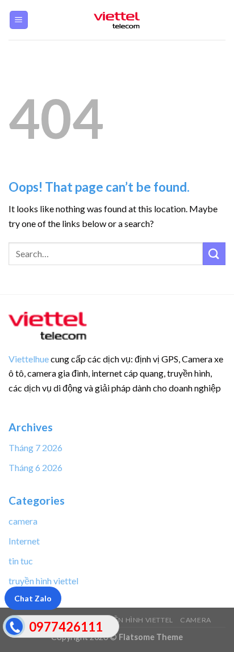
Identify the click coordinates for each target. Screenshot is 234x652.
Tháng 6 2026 (35, 467)
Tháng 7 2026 (35, 447)
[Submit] (214, 253)
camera (23, 520)
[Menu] (19, 20)
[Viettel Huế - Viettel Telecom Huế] (117, 20)
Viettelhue (29, 358)
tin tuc (21, 560)
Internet (24, 540)
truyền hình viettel (43, 580)
